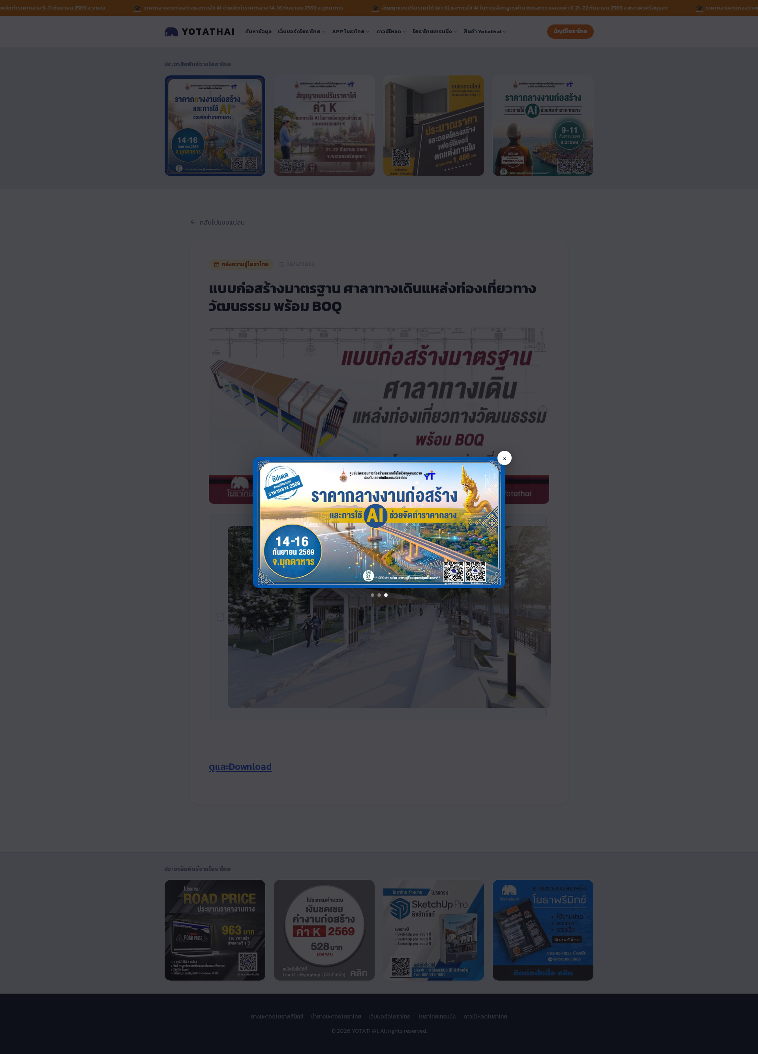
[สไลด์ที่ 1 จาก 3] (372, 595)
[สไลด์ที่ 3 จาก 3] (386, 595)
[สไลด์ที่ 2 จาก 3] (379, 595)
